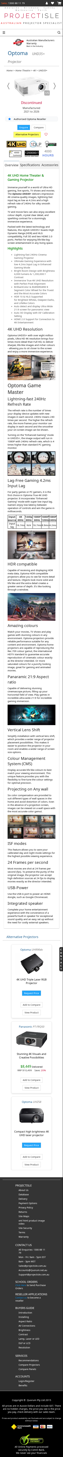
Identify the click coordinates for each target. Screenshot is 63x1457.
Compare (39, 127)
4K (34, 70)
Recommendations (29, 1360)
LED (37, 1338)
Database (24, 1194)
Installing (24, 1316)
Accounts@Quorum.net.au (33, 1270)
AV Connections (27, 1325)
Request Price (31, 993)
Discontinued (31, 102)
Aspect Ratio (25, 1321)
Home (9, 70)
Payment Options (28, 1203)
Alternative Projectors (27, 134)
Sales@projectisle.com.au (32, 1265)
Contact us (21, 1297)
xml (21, 1220)
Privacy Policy (26, 1207)
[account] (47, 3)
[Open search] (59, 32)
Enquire (23, 127)
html (26, 1220)
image (41, 1220)
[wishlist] (54, 3)
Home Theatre (22, 70)
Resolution (24, 1347)
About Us (23, 1190)
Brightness (24, 1330)
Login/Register (26, 1381)
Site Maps (24, 1216)
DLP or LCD (24, 1343)
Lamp (22, 1338)
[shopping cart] (59, 3)
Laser (29, 1338)
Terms (22, 1232)
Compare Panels (27, 1369)
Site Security (25, 1228)
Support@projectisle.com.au (34, 1274)
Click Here (20, 1285)
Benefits (23, 1385)
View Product (32, 1012)
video (21, 1223)
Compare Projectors (29, 1364)
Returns (23, 1211)
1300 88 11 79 (16, 3)
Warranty (24, 1236)
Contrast (23, 1334)
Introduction (25, 1312)
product (33, 1220)
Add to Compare (31, 1004)
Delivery (23, 1198)
